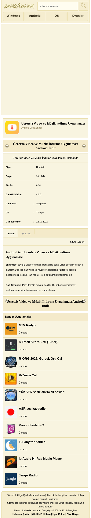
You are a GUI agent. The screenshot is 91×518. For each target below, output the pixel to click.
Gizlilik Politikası (41, 514)
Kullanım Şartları (21, 514)
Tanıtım (10, 233)
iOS (56, 15)
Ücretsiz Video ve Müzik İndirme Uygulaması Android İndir (45, 146)
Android (35, 15)
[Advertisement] (45, 69)
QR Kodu (26, 233)
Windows (13, 15)
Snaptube (41, 203)
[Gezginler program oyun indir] (19, 6)
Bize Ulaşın (73, 514)
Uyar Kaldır (58, 514)
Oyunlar (77, 15)
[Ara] (83, 6)
